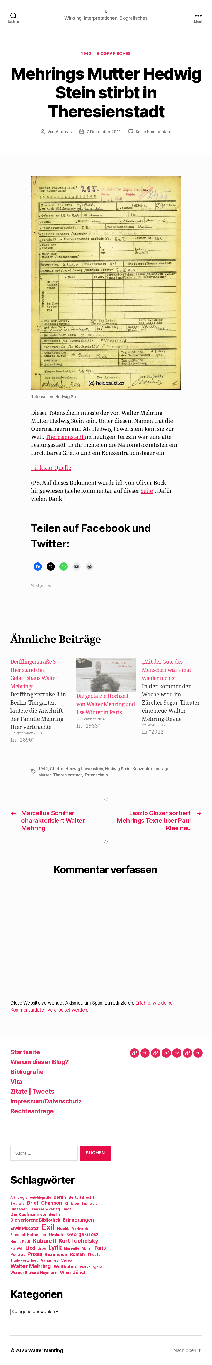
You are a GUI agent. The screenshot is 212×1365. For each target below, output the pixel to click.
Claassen (19, 1209)
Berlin (60, 1197)
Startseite (25, 1052)
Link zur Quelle (51, 468)
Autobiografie (40, 1198)
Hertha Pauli (20, 1242)
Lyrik (55, 1247)
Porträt (17, 1254)
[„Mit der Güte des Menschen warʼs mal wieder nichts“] (174, 701)
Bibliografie (26, 1071)
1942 (86, 53)
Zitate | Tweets (32, 1091)
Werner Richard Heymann (33, 1272)
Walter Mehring (30, 1266)
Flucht (63, 1228)
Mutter (44, 774)
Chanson (51, 1203)
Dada (67, 1209)
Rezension (55, 1254)
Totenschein (96, 774)
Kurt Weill (16, 1248)
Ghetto (56, 768)
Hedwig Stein (118, 768)
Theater (94, 1255)
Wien (65, 1272)
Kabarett (44, 1240)
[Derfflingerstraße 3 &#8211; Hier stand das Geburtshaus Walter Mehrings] (42, 701)
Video (66, 1260)
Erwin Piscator (24, 1228)
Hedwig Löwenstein (84, 768)
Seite (147, 491)
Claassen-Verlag (45, 1209)
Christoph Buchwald (81, 1203)
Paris (100, 1248)
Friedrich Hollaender (28, 1235)
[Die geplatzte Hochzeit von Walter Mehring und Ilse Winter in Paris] (106, 675)
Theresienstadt (65, 437)
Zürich (79, 1272)
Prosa (34, 1254)
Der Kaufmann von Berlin (35, 1214)
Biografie (17, 1203)
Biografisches (114, 53)
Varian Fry (49, 1260)
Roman (77, 1254)
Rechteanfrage (32, 1111)
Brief (33, 1203)
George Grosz (83, 1234)
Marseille (71, 1248)
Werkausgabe (91, 1267)
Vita (16, 1081)
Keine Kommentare (154, 131)
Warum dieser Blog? (39, 1062)
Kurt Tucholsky (78, 1240)
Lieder (41, 1248)
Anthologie (18, 1198)
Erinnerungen (78, 1220)
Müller (87, 1248)
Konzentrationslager (152, 768)
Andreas (64, 131)
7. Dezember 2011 (103, 131)
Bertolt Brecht (81, 1197)
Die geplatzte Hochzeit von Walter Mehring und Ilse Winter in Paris (105, 704)
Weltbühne (66, 1266)
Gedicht (57, 1234)
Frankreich (79, 1229)
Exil (48, 1227)
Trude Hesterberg (24, 1260)
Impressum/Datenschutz (46, 1101)
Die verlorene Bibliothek (35, 1220)
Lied (30, 1248)
